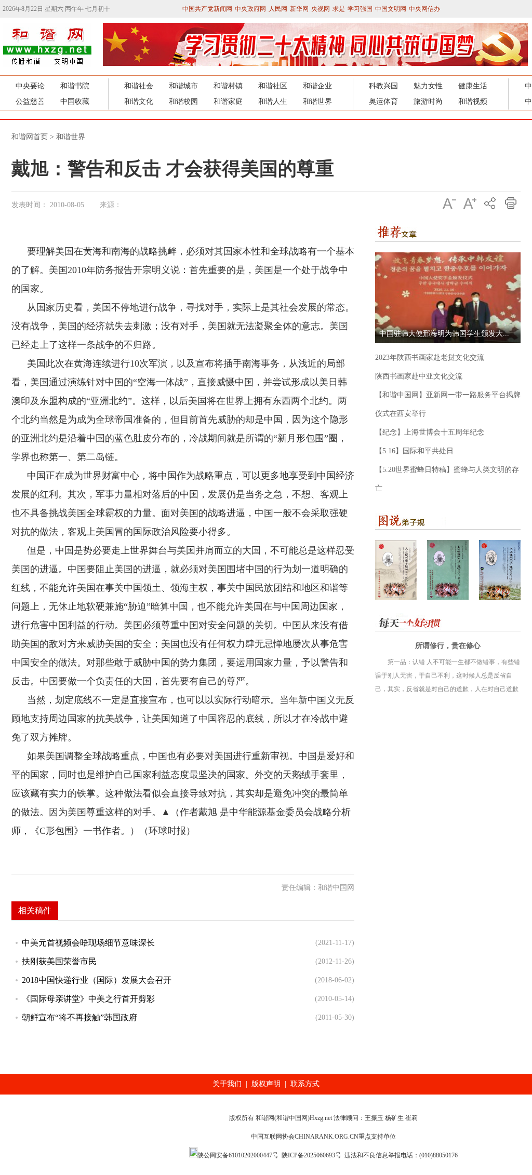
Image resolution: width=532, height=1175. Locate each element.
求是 (338, 8)
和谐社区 (272, 86)
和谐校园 (183, 101)
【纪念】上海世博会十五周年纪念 (429, 432)
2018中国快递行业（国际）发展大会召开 (96, 980)
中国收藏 (74, 101)
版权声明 (266, 1084)
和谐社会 (138, 86)
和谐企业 (317, 86)
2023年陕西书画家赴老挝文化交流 (429, 357)
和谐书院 (74, 86)
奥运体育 (383, 101)
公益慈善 (30, 101)
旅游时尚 (428, 101)
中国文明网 (390, 8)
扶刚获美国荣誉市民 (59, 961)
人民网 (278, 8)
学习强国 (360, 8)
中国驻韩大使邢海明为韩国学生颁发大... (444, 333)
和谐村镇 (228, 86)
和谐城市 (183, 86)
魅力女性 (428, 86)
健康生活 (472, 86)
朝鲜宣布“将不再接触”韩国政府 (79, 1017)
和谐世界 (317, 101)
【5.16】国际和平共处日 (414, 451)
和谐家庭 (228, 101)
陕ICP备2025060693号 (311, 1155)
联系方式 (305, 1084)
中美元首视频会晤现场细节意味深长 (88, 942)
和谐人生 (272, 101)
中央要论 (30, 86)
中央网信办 (424, 8)
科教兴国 (383, 86)
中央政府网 (250, 8)
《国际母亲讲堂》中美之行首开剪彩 (88, 998)
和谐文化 (138, 101)
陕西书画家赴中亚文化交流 (418, 376)
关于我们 (227, 1084)
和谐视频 (472, 101)
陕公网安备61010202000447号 (237, 1155)
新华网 (299, 8)
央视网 (320, 8)
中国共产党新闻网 (207, 8)
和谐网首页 (29, 137)
